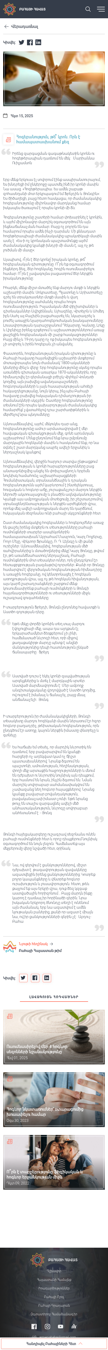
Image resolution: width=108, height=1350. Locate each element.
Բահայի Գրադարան (54, 1305)
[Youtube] (60, 1326)
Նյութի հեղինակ (33, 944)
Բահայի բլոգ (54, 1297)
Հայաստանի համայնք (54, 1280)
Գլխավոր (54, 1271)
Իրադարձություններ (54, 1288)
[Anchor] (74, 1326)
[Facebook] (34, 1326)
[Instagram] (47, 1326)
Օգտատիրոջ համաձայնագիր (54, 1314)
